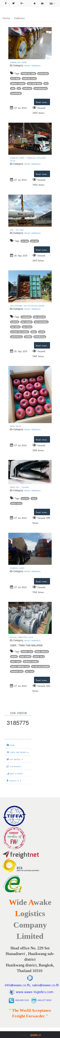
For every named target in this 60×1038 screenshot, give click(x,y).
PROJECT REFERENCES (32, 65)
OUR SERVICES (15, 759)
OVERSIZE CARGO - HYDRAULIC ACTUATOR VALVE (28, 159)
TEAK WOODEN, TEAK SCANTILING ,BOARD (27, 305)
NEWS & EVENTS (16, 773)
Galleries (19, 17)
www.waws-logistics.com (34, 991)
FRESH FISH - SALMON (19, 487)
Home (6, 17)
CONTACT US (14, 780)
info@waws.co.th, (18, 984)
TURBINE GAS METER (18, 62)
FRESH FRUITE (15, 426)
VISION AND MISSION (18, 752)
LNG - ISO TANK (17, 229)
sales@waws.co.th (45, 984)
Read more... (42, 102)
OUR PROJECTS (15, 766)
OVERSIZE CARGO (17, 567)
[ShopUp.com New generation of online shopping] (35, 1034)
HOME (11, 745)
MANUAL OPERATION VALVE (21, 637)
